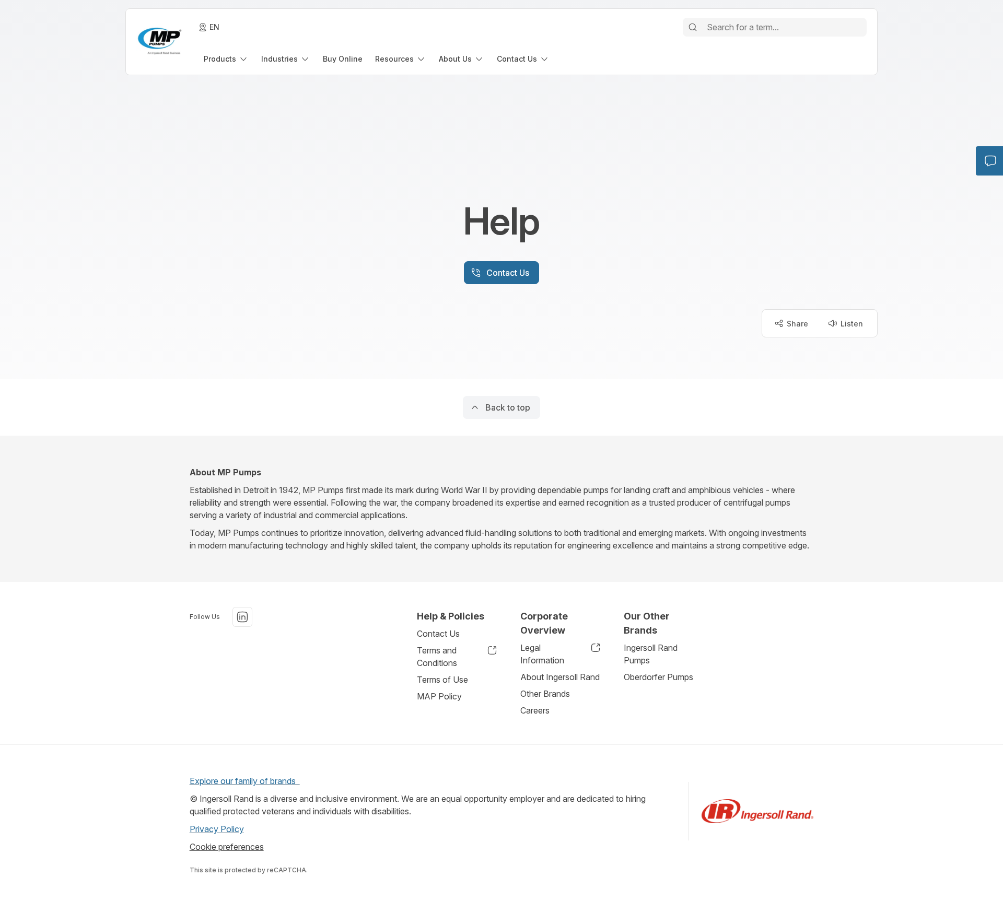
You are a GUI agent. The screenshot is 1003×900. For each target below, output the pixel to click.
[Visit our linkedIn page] (242, 617)
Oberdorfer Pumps (658, 677)
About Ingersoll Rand (560, 677)
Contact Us (438, 633)
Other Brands (545, 693)
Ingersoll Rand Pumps (651, 653)
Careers (535, 710)
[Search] (692, 27)
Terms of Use (442, 679)
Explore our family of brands (245, 781)
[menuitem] (226, 58)
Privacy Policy (217, 829)
